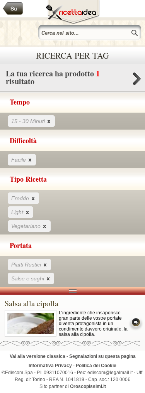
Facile (19, 160)
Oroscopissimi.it (88, 386)
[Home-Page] (13, 9)
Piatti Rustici (27, 264)
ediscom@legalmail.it (110, 372)
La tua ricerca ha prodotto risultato (53, 77)
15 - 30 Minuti (28, 121)
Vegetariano (26, 226)
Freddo (21, 198)
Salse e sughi (28, 278)
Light (18, 212)
